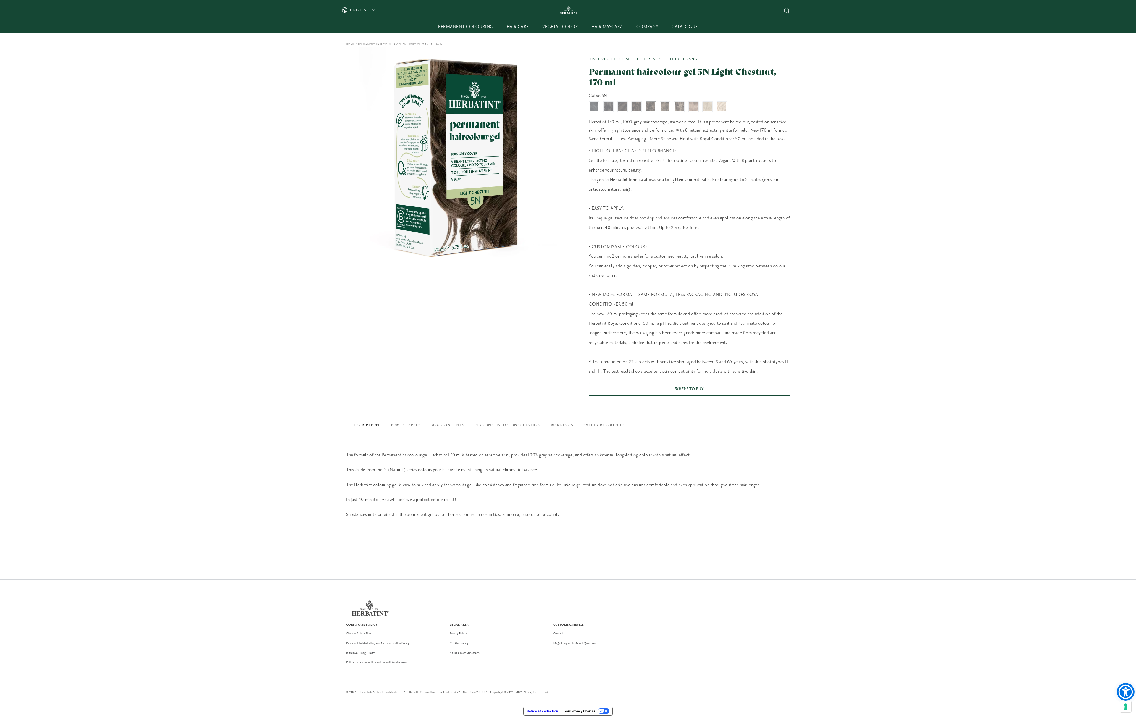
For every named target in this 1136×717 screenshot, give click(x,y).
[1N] (594, 106)
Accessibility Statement (464, 653)
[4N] (636, 106)
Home (350, 44)
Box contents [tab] (447, 425)
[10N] (722, 106)
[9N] (707, 106)
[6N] (665, 106)
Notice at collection (542, 711)
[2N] (608, 106)
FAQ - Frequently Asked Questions (575, 643)
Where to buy (689, 389)
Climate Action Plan (358, 633)
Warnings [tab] (562, 425)
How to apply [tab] (404, 425)
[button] (786, 10)
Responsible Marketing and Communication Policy (377, 643)
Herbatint (365, 692)
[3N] (622, 106)
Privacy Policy (458, 633)
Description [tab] (365, 425)
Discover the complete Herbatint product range (644, 59)
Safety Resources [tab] (604, 425)
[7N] (679, 106)
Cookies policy (459, 643)
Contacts (559, 633)
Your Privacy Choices (579, 711)
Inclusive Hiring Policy (360, 653)
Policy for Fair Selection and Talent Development (377, 662)
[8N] (693, 106)
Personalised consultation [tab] (508, 425)
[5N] (651, 106)
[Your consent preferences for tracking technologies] (1125, 706)
